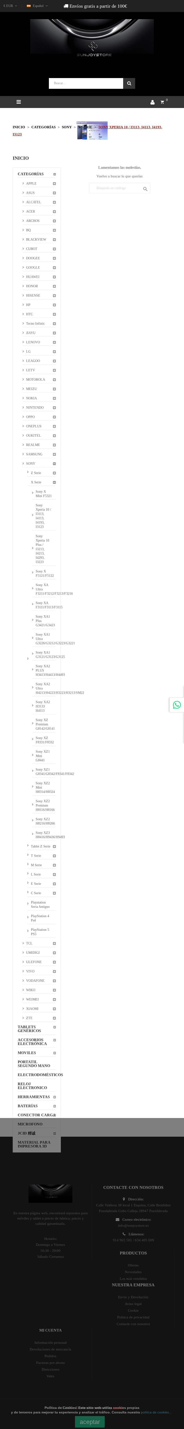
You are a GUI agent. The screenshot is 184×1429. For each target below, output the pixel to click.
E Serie (36, 884)
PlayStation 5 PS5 (40, 932)
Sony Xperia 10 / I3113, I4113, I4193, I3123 (43, 516)
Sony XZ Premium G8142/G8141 (45, 724)
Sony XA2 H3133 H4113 (43, 706)
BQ (28, 230)
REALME (33, 445)
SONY (30, 463)
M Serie (36, 865)
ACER (30, 211)
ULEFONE (34, 962)
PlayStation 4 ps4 (40, 918)
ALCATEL (33, 202)
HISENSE (33, 295)
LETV (30, 370)
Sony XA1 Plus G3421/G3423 (45, 621)
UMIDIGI (33, 953)
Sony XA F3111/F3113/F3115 (46, 605)
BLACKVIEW (36, 239)
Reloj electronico (32, 1086)
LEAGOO (33, 361)
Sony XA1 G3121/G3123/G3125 (46, 655)
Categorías (31, 174)
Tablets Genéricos (29, 1029)
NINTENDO (35, 407)
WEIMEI (32, 999)
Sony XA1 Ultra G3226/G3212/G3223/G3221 (46, 639)
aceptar (90, 1421)
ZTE (29, 1018)
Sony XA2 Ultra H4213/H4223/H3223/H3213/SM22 (46, 688)
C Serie (36, 893)
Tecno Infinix (35, 323)
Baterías (28, 1106)
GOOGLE (33, 267)
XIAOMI (32, 1009)
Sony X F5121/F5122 (45, 573)
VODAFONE (35, 981)
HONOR (32, 286)
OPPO (30, 417)
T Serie (36, 856)
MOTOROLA (35, 379)
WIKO (30, 990)
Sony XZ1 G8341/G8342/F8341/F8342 (46, 772)
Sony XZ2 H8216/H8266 (45, 821)
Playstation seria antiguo (40, 905)
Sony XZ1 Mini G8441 (43, 756)
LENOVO (33, 342)
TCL (29, 943)
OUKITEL (33, 435)
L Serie (36, 874)
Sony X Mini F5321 (44, 494)
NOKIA (31, 398)
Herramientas (34, 1097)
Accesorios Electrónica (32, 1042)
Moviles (27, 1053)
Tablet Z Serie (40, 846)
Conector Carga (37, 1115)
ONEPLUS (33, 426)
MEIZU (31, 389)
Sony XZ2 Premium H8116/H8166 (45, 805)
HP (28, 305)
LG (28, 351)
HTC (29, 314)
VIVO (30, 971)
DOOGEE (33, 258)
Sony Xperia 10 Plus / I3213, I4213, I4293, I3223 (42, 549)
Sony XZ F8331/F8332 (45, 740)
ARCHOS (33, 221)
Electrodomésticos (37, 1075)
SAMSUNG (34, 454)
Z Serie (36, 473)
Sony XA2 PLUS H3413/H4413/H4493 (46, 670)
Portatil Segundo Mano (34, 1064)
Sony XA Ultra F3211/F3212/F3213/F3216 (46, 589)
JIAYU (30, 333)
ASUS (30, 193)
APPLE (31, 183)
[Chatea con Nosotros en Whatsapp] (177, 705)
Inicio (21, 158)
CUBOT (31, 249)
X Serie (36, 482)
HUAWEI (33, 277)
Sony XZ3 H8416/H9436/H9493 (46, 835)
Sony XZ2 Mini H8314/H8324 (45, 787)
